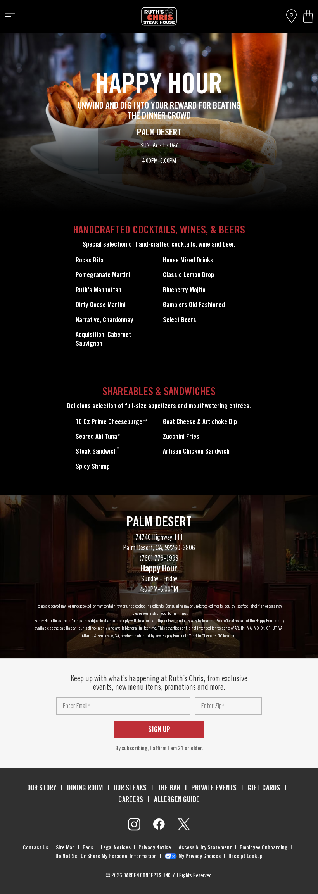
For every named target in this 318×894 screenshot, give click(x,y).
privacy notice (154, 847)
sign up (159, 729)
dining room (85, 787)
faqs (88, 847)
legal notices (116, 847)
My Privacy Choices (199, 856)
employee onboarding (263, 847)
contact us (35, 847)
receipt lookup (245, 856)
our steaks (130, 787)
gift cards (263, 787)
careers (130, 799)
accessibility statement (205, 847)
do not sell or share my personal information (106, 856)
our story (41, 787)
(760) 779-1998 (159, 558)
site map (65, 847)
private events (214, 787)
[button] (308, 16)
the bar (168, 787)
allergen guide (177, 799)
